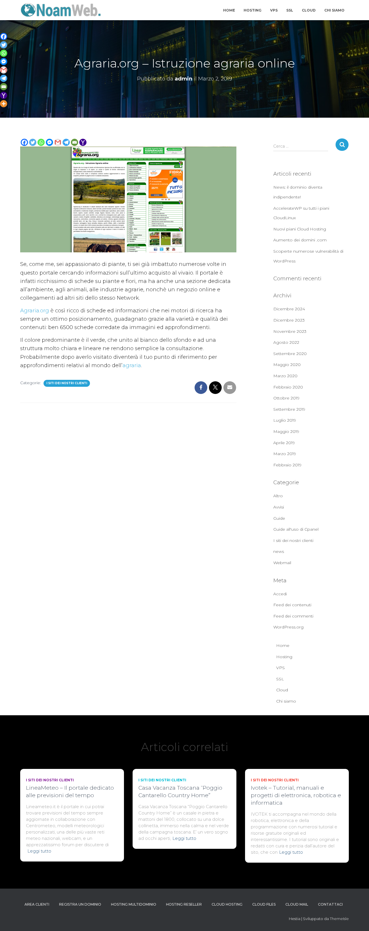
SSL (289, 10)
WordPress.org (288, 627)
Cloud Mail (296, 904)
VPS (274, 10)
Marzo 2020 (285, 375)
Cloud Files (264, 904)
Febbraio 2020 (288, 387)
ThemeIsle (339, 918)
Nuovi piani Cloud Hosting (299, 229)
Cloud (309, 10)
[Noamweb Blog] (61, 10)
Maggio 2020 (287, 364)
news (278, 551)
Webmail (282, 562)
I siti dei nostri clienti (66, 383)
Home (229, 10)
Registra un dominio (80, 904)
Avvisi (278, 507)
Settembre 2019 (289, 409)
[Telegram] (66, 142)
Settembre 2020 (290, 353)
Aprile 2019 (284, 442)
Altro (278, 495)
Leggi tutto (39, 851)
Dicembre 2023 (289, 320)
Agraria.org (34, 310)
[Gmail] (57, 142)
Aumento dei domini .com (300, 240)
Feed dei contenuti (292, 604)
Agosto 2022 (286, 342)
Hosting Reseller (184, 904)
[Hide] (2, 113)
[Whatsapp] (41, 142)
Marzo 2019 (284, 453)
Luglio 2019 (284, 420)
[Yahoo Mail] (82, 142)
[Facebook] (24, 142)
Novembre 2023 (289, 331)
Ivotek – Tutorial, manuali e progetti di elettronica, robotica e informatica (296, 795)
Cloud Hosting (227, 904)
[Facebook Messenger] (49, 142)
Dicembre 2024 (289, 308)
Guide (279, 518)
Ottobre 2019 (286, 398)
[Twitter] (32, 142)
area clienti (37, 904)
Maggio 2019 (286, 431)
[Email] (74, 142)
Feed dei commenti (293, 616)
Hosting (252, 10)
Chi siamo (334, 10)
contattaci (330, 904)
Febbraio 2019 (287, 465)
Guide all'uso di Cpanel (296, 529)
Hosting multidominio (133, 904)
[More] (3, 103)
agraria (132, 365)
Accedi (280, 593)
